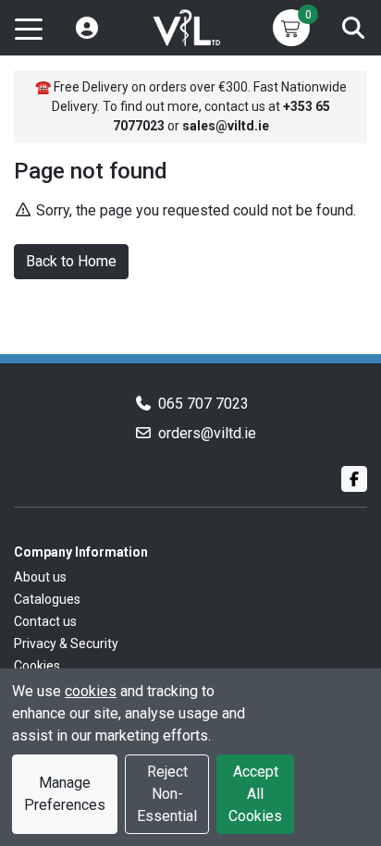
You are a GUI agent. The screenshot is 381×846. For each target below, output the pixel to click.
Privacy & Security (66, 643)
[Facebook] (354, 479)
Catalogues (47, 599)
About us (40, 577)
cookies (91, 691)
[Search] (353, 28)
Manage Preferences (64, 794)
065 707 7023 (203, 403)
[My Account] (87, 28)
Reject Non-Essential (167, 794)
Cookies (37, 665)
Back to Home (71, 261)
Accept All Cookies (255, 794)
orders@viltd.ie (207, 433)
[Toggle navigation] (28, 28)
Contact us (45, 621)
